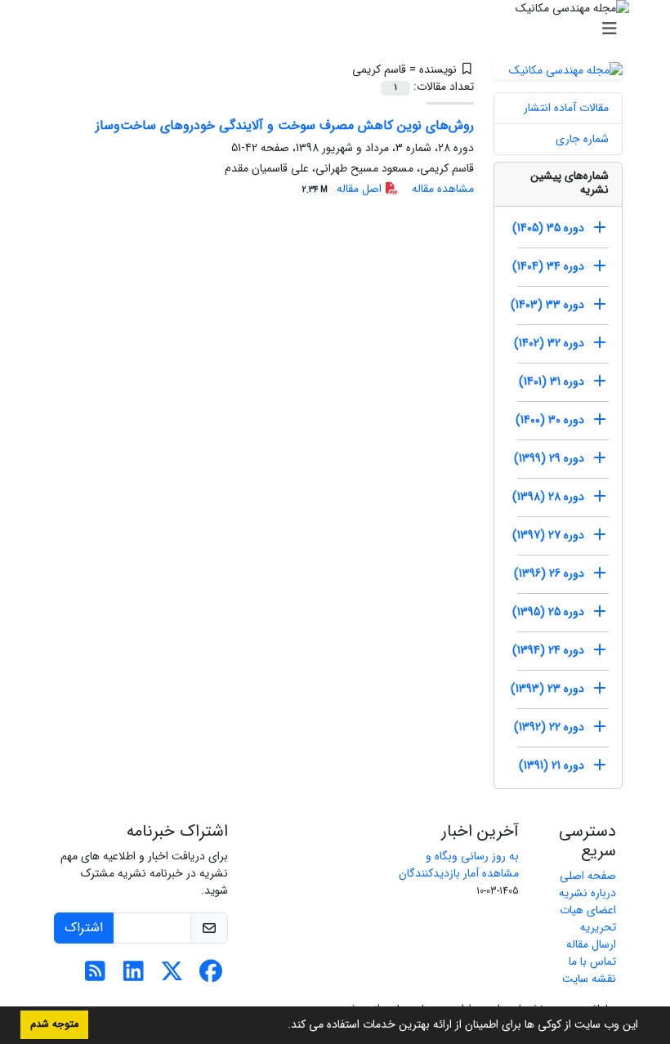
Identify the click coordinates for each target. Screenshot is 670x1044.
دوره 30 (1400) (550, 420)
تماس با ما (592, 961)
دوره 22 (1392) (549, 727)
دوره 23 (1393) (547, 689)
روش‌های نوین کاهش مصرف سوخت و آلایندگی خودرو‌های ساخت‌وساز (285, 125)
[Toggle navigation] (340, 29)
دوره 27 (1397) (548, 535)
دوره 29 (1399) (549, 458)
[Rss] (95, 976)
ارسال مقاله (591, 944)
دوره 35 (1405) (548, 228)
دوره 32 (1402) (549, 343)
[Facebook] (210, 976)
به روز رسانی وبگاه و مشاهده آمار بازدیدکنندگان (459, 864)
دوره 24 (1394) (548, 650)
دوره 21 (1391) (551, 765)
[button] (281, 1026)
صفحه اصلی (588, 876)
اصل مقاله (343, 189)
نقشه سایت (589, 979)
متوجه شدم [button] (54, 1024)
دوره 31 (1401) (551, 381)
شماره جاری (582, 139)
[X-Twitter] (172, 976)
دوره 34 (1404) (548, 266)
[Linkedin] (133, 976)
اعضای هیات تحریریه (588, 918)
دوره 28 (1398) (548, 497)
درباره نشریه (587, 893)
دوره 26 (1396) (549, 573)
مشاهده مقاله (443, 189)
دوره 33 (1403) (547, 305)
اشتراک (84, 927)
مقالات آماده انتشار (566, 108)
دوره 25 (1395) (548, 612)
